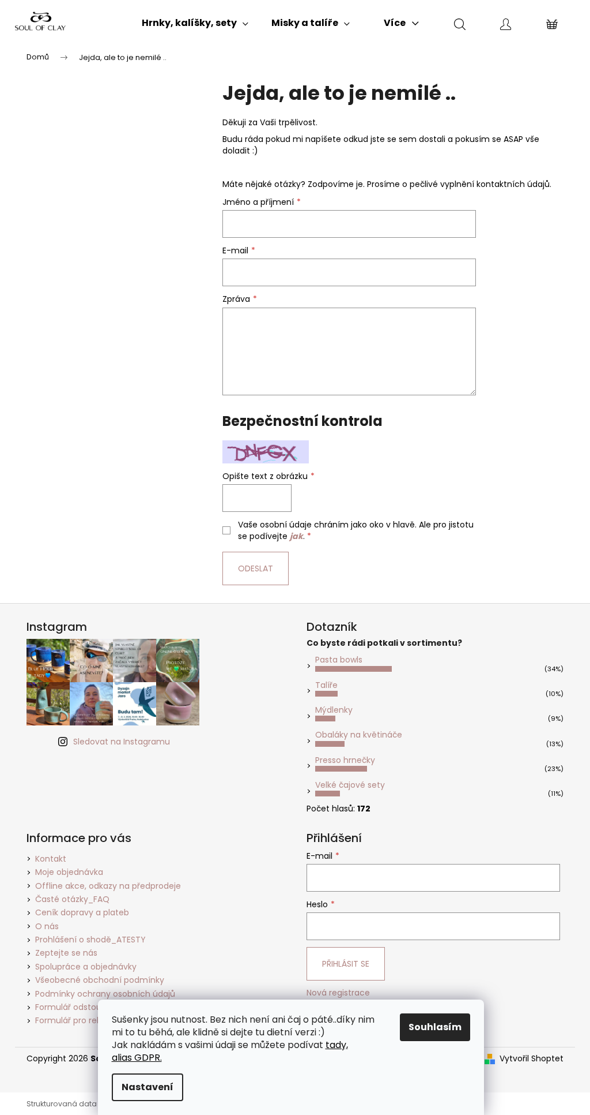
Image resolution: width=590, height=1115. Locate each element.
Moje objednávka (69, 872)
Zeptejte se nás (66, 953)
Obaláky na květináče (358, 734)
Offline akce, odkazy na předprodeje (108, 886)
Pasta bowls (338, 659)
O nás (47, 926)
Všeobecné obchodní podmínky (99, 980)
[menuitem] (195, 23)
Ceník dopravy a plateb (82, 912)
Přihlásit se (345, 964)
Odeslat (255, 568)
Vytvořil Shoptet (531, 1058)
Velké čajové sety (350, 785)
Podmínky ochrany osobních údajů (105, 994)
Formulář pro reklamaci (81, 1020)
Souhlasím (435, 1027)
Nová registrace (338, 992)
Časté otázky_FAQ (72, 899)
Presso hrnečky (345, 760)
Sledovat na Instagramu (121, 741)
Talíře (326, 685)
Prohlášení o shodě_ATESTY (90, 939)
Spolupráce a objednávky (86, 966)
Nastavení (147, 1087)
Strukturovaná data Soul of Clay (84, 1104)
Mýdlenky (334, 710)
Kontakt (50, 859)
